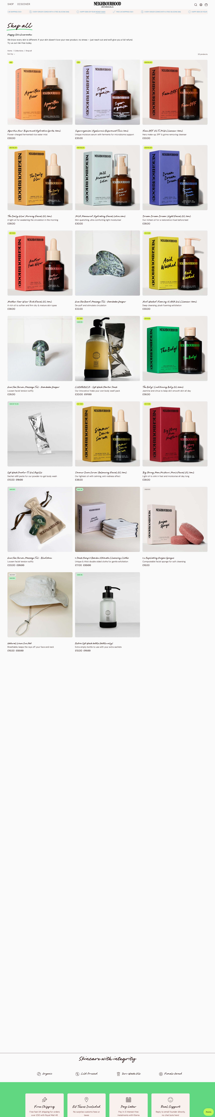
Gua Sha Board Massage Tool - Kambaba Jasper (100, 302)
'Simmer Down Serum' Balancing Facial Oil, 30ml (101, 473)
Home (9, 51)
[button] (195, 4)
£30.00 (11, 138)
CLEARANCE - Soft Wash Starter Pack (96, 387)
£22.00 (79, 309)
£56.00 (146, 394)
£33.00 (146, 138)
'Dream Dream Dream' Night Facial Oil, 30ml (166, 216)
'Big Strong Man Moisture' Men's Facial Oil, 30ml (168, 473)
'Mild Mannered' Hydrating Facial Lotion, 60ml (100, 216)
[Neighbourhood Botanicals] (107, 4)
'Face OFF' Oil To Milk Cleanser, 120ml (162, 131)
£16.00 (146, 565)
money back (59, 12)
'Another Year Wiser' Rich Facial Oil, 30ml (29, 302)
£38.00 (11, 224)
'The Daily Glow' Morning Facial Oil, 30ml (29, 216)
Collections (18, 51)
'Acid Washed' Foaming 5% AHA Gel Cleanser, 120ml (169, 302)
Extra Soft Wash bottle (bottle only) (94, 643)
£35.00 (79, 138)
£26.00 (11, 394)
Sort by (10, 54)
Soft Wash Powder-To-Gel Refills (24, 473)
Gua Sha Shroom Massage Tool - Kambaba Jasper (33, 387)
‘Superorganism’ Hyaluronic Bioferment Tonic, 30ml (101, 131)
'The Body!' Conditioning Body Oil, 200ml (162, 387)
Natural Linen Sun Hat (19, 643)
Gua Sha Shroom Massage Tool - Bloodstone (29, 558)
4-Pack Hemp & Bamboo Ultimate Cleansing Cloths (102, 558)
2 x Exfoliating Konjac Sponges (158, 558)
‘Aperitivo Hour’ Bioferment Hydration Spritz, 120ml (34, 131)
